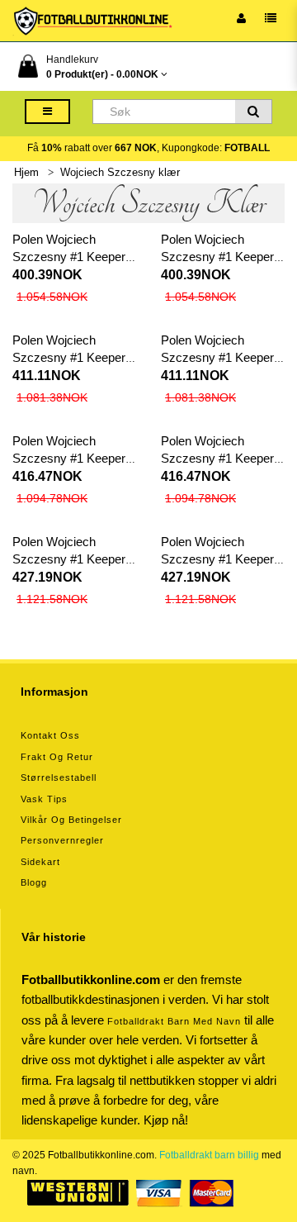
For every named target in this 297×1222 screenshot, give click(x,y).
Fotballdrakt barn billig (209, 1155)
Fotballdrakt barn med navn (174, 1021)
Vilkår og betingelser (71, 820)
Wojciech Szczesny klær (120, 172)
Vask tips (44, 799)
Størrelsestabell (59, 777)
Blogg (34, 882)
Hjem (26, 172)
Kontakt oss (50, 735)
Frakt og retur (57, 757)
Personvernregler (62, 840)
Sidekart (40, 862)
